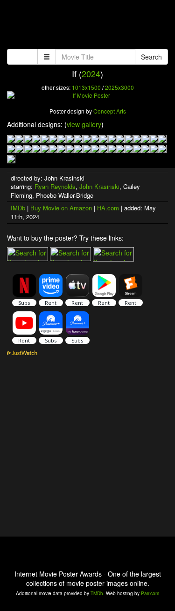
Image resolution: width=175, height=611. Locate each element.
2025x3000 (119, 87)
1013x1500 (86, 87)
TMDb (97, 593)
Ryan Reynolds (55, 186)
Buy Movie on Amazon (61, 207)
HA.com (108, 207)
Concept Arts (109, 111)
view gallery (84, 124)
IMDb (18, 207)
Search (151, 56)
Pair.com (150, 593)
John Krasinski (99, 186)
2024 (91, 73)
